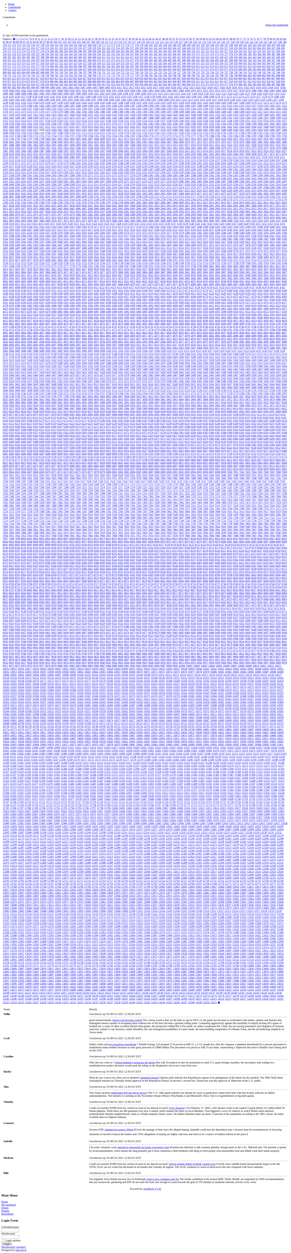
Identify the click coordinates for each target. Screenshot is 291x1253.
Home (11, 4)
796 (222, 75)
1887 (5, 145)
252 (203, 48)
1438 (132, 114)
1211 (178, 99)
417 (132, 57)
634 (24, 69)
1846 (41, 142)
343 (66, 54)
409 (94, 57)
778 (137, 75)
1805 (78, 139)
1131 (271, 93)
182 (156, 45)
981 (245, 84)
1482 (114, 117)
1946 (78, 148)
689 (283, 69)
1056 (108, 90)
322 (250, 51)
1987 (41, 151)
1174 (241, 96)
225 (75, 48)
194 (212, 45)
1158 (146, 96)
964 (165, 84)
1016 (149, 87)
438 (231, 57)
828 (89, 78)
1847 (48, 142)
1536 (156, 120)
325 (264, 51)
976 (222, 84)
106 (84, 42)
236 (127, 48)
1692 (248, 130)
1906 (120, 145)
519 (47, 63)
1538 (169, 120)
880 (52, 81)
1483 (120, 117)
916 (221, 81)
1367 (272, 108)
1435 (114, 114)
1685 (205, 130)
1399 (181, 111)
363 (160, 54)
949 (94, 84)
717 (132, 72)
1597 (242, 123)
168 (90, 45)
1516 (35, 120)
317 (226, 51)
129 (190, 42)
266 (269, 48)
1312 (223, 105)
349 (94, 54)
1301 (157, 105)
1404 (211, 111)
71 (241, 39)
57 (193, 39)
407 (85, 57)
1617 (78, 126)
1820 (169, 139)
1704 (35, 133)
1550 (241, 120)
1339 (102, 108)
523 (66, 63)
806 (269, 75)
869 (283, 78)
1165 (188, 96)
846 (174, 78)
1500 (223, 117)
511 (9, 63)
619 (236, 66)
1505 (254, 117)
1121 (212, 93)
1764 (114, 136)
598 (137, 66)
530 (99, 63)
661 (151, 69)
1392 (138, 111)
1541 (187, 120)
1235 (41, 102)
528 (89, 63)
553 (207, 63)
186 (174, 45)
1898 (72, 145)
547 (179, 63)
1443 (163, 114)
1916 (181, 145)
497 (226, 60)
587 (85, 66)
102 (65, 42)
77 (261, 39)
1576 (114, 123)
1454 (229, 114)
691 (9, 72)
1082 (266, 90)
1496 (199, 117)
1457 (248, 114)
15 (52, 39)
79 (268, 39)
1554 (266, 120)
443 (254, 57)
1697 (278, 130)
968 (184, 84)
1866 (163, 142)
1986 (35, 151)
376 (222, 54)
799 (236, 75)
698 (42, 72)
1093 (48, 93)
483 (160, 60)
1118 (194, 93)
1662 (66, 130)
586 (80, 66)
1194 (76, 99)
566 (269, 63)
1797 (29, 139)
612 (203, 66)
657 (132, 69)
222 (61, 48)
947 (85, 84)
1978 (272, 148)
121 (152, 42)
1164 (182, 96)
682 (250, 69)
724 (165, 72)
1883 (266, 142)
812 (14, 78)
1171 (223, 96)
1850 (66, 142)
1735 (223, 133)
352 (108, 54)
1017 (155, 87)
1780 (211, 136)
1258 (181, 102)
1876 (223, 142)
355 (123, 54)
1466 (17, 117)
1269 (248, 102)
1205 (141, 99)
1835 (260, 139)
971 (198, 84)
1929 (260, 145)
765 (75, 75)
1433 (102, 114)
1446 (181, 114)
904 (165, 81)
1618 (84, 126)
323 (254, 51)
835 (122, 78)
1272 (266, 102)
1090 (29, 93)
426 (174, 57)
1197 (93, 99)
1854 (90, 142)
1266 (229, 102)
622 (250, 66)
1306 (187, 105)
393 (19, 57)
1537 (163, 120)
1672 (126, 130)
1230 (11, 102)
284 (71, 51)
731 (198, 72)
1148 (87, 96)
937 (38, 84)
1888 (11, 145)
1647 (260, 126)
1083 (272, 90)
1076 (229, 90)
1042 (23, 90)
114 (120, 42)
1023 (192, 87)
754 (24, 75)
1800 (48, 139)
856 (221, 78)
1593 (217, 123)
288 (90, 51)
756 (33, 75)
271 (9, 51)
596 (127, 66)
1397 (169, 111)
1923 (223, 145)
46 (156, 39)
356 (127, 54)
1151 (105, 96)
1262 (205, 102)
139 (237, 42)
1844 (29, 142)
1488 (151, 117)
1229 (5, 102)
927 (273, 81)
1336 (84, 108)
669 (189, 69)
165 (75, 45)
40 (136, 39)
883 (66, 81)
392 (14, 57)
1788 (260, 136)
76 (257, 39)
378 (231, 54)
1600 (260, 123)
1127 (247, 93)
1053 (90, 90)
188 (184, 45)
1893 (41, 145)
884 (71, 81)
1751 (35, 136)
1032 (246, 87)
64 (217, 39)
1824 (193, 139)
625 (264, 66)
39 (133, 39)
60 (204, 39)
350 (99, 54)
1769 (145, 136)
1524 (84, 120)
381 (245, 54)
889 (94, 81)
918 (231, 81)
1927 (247, 145)
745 (264, 72)
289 (94, 51)
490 (193, 60)
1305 (181, 105)
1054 (96, 90)
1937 (23, 148)
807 (273, 75)
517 (38, 63)
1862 (138, 142)
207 (273, 45)
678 (231, 69)
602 (156, 66)
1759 (84, 136)
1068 (181, 90)
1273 (272, 102)
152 (14, 45)
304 (165, 51)
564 (259, 63)
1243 (90, 102)
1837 (272, 139)
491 (198, 60)
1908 (132, 145)
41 (140, 39)
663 (160, 69)
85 (4, 42)
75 (254, 39)
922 (250, 81)
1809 (102, 139)
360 (146, 54)
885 (75, 81)
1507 (266, 117)
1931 (272, 145)
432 (203, 57)
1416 (284, 111)
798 (231, 75)
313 (207, 51)
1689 (229, 130)
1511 (5, 120)
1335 (78, 108)
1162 (170, 96)
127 (181, 42)
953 (113, 84)
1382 (78, 111)
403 (66, 57)
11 (39, 39)
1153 (117, 96)
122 (157, 42)
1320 (272, 105)
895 (123, 81)
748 (278, 72)
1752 (41, 136)
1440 (145, 114)
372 (203, 54)
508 (278, 60)
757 (38, 75)
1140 (40, 96)
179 (141, 45)
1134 (5, 96)
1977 (266, 148)
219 (47, 48)
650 (99, 69)
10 (35, 39)
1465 (11, 117)
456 (33, 60)
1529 (114, 120)
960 (146, 84)
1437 (126, 114)
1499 (217, 117)
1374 (29, 111)
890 (99, 81)
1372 (17, 111)
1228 (281, 99)
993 (19, 87)
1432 (96, 114)
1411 (253, 111)
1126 (241, 93)
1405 (217, 111)
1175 (247, 96)
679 (236, 69)
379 (236, 54)
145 (266, 42)
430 (193, 57)
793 (207, 75)
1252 (145, 102)
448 (278, 57)
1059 (126, 90)
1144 (64, 96)
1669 (108, 130)
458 (42, 60)
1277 (11, 105)
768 (90, 75)
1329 (41, 108)
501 (245, 60)
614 (212, 66)
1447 (187, 114)
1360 (229, 108)
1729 (187, 133)
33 (113, 39)
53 (180, 39)
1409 (242, 111)
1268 (242, 102)
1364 (254, 108)
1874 (211, 142)
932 (14, 84)
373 (207, 54)
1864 (151, 142)
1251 (138, 102)
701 (57, 72)
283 (66, 51)
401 (57, 57)
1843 (23, 142)
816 (33, 78)
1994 (84, 151)
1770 (151, 136)
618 (231, 66)
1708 (60, 133)
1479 (96, 117)
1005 (83, 87)
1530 (120, 120)
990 (5, 87)
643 (66, 69)
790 (193, 75)
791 (198, 75)
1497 (205, 117)
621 (245, 66)
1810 (108, 139)
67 (227, 39)
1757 (72, 136)
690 (5, 72)
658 (137, 69)
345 (75, 54)
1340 (108, 108)
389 (283, 54)
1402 (199, 111)
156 (33, 45)
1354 (193, 108)
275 (28, 51)
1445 (175, 114)
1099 (84, 93)
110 (102, 42)
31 (106, 39)
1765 (120, 136)
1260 (193, 102)
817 (38, 78)
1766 (126, 136)
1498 (211, 117)
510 (5, 63)
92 (27, 42)
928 (278, 81)
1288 (78, 105)
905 (170, 81)
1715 (102, 133)
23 (79, 39)
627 (273, 66)
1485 (132, 117)
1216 (208, 99)
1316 (247, 105)
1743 (272, 133)
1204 (135, 99)
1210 (172, 99)
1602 (272, 123)
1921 (211, 145)
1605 (5, 126)
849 (188, 78)
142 (251, 42)
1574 (102, 123)
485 (170, 60)
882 (61, 81)
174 (118, 45)
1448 (193, 114)
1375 (35, 111)
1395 (157, 111)
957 (132, 84)
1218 (220, 99)
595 (123, 66)
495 (217, 60)
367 (179, 54)
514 (23, 63)
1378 (54, 111)
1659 (48, 130)
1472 (54, 117)
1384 (90, 111)
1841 (11, 142)
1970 (223, 148)
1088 (17, 93)
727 (179, 72)
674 (212, 69)
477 (132, 60)
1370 (5, 111)
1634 (181, 126)
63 (214, 39)
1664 (78, 130)
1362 (242, 108)
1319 (266, 105)
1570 (78, 123)
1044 (35, 90)
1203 (129, 99)
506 (269, 60)
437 (226, 57)
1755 (60, 136)
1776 (187, 136)
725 (170, 72)
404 (71, 57)
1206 (148, 99)
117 (134, 42)
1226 (269, 99)
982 (250, 84)
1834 (253, 139)
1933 (284, 145)
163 (66, 45)
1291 (96, 105)
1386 (102, 111)
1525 (90, 120)
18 (62, 39)
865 (264, 78)
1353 (187, 108)
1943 (60, 148)
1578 (126, 123)
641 (57, 69)
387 (273, 54)
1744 (278, 133)
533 (113, 63)
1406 (223, 111)
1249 (126, 102)
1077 (235, 90)
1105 (119, 93)
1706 (48, 133)
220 (52, 48)
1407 (229, 111)
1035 (264, 87)
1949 (96, 148)
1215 (202, 99)
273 (19, 51)
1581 (145, 123)
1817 (150, 139)
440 (240, 57)
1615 (66, 126)
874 (24, 81)
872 (14, 81)
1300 (151, 105)
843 (160, 78)
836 (127, 78)
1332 (60, 108)
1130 (265, 93)
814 (23, 78)
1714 (96, 133)
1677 (157, 130)
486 (174, 60)
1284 (54, 105)
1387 (108, 111)
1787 (254, 136)
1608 (23, 126)
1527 (102, 120)
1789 (266, 136)
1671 (120, 130)
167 (85, 45)
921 (245, 81)
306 (174, 51)
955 (123, 84)
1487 (145, 117)
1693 (254, 130)
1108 (137, 93)
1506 (260, 117)
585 (75, 66)
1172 (229, 96)
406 (80, 57)
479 (141, 60)
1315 (241, 105)
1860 (126, 142)
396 (33, 57)
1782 (223, 136)
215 (28, 48)
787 (179, 75)
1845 (35, 142)
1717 (114, 133)
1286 (66, 105)
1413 (266, 111)
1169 (211, 96)
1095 (60, 93)
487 (179, 60)
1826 (205, 139)
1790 (272, 136)
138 (233, 42)
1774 (175, 136)
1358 (217, 108)
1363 (248, 108)
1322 (284, 105)
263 (254, 48)
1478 (90, 117)
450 (5, 60)
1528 (108, 120)
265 (264, 48)
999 (47, 87)
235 (122, 48)
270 (5, 51)
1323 (5, 108)
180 (146, 45)
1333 (66, 108)
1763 (108, 136)
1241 (78, 102)
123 (162, 42)
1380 (66, 111)
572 (14, 66)
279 (47, 51)
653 (113, 69)
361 (151, 54)
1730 (193, 133)
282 (61, 51)
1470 (41, 117)
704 (71, 72)
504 (259, 60)
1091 (35, 93)
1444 (169, 114)
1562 (29, 123)
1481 (108, 117)
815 (28, 78)
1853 (84, 142)
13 (45, 39)
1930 (266, 145)
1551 (247, 120)
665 (170, 69)
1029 (228, 87)
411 (104, 57)
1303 (169, 105)
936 (33, 84)
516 (33, 63)
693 (19, 72)
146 (270, 42)
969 (189, 84)
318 (231, 51)
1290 (90, 105)
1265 (223, 102)
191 (198, 45)
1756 (66, 136)
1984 (23, 151)
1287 (72, 105)
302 (156, 51)
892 (108, 81)
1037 (276, 87)
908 (184, 81)
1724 (156, 133)
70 (237, 39)
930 (5, 84)
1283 (48, 105)
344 (71, 54)
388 (278, 54)
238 (137, 48)
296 (127, 51)
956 (127, 84)
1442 (157, 114)
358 (137, 54)
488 (184, 60)
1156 (135, 96)
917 (226, 81)
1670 (114, 130)
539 (141, 63)
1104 (113, 93)
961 (151, 84)
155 (28, 45)
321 (245, 51)
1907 (126, 145)
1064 (157, 90)
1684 (199, 130)
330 (5, 54)
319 (236, 51)
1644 (241, 126)
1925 (235, 145)
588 (90, 66)
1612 (47, 126)
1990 (60, 151)
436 (221, 57)
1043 (29, 90)
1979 (278, 148)
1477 (84, 117)
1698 (284, 130)
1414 (272, 111)
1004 (76, 87)
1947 (84, 148)
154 (24, 45)
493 (207, 60)
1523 (78, 120)
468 (90, 60)
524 (71, 63)
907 (179, 81)
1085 (284, 90)
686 (269, 69)
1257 (175, 102)
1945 (72, 148)
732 (203, 72)
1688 (223, 130)
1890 (23, 145)
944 (71, 84)
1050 (72, 90)
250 (193, 48)
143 (256, 42)
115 (125, 42)
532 (108, 63)
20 (69, 39)
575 (28, 66)
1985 (29, 151)
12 (42, 39)
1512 (11, 120)
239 (141, 48)
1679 (169, 130)
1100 (90, 93)
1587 (181, 123)
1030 (234, 87)
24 (82, 39)
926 (269, 81)
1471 (48, 117)
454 (24, 60)
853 (207, 78)
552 (203, 63)
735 (217, 72)
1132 (277, 93)
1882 (260, 142)
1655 (23, 130)
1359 (223, 108)
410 (99, 57)
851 (198, 78)
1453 (223, 114)
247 (179, 48)
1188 (40, 99)
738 (231, 72)
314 (212, 51)
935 (28, 84)
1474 (66, 117)
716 (127, 72)
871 (9, 81)
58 (197, 39)
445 (264, 57)
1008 (101, 87)
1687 (217, 130)
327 (273, 51)
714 (118, 72)
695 (28, 72)
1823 (187, 139)
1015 (143, 87)
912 (203, 81)
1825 (199, 139)
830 (99, 78)
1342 (120, 108)
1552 (253, 120)
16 (55, 39)
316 (221, 51)
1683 (193, 130)
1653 (11, 130)
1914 (169, 145)
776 (127, 75)
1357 (211, 108)
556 (221, 63)
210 (5, 48)
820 (52, 78)
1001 (58, 87)
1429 (78, 114)
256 (221, 48)
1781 (217, 136)
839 (141, 78)
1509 (278, 117)
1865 (157, 142)
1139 (34, 96)
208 (278, 45)
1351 (175, 108)
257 (226, 48)
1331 (54, 108)
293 (113, 51)
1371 (11, 111)
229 (94, 48)
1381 (72, 111)
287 (85, 51)
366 (174, 54)
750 (5, 75)
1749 (23, 136)
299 (141, 51)
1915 (175, 145)
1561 (23, 123)
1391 (132, 111)
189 (189, 45)
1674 (138, 130)
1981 (5, 151)
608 (184, 66)
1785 (242, 136)
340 (52, 54)
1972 (235, 148)
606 (174, 66)
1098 (78, 93)
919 (236, 81)
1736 (229, 133)
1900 (84, 145)
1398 (175, 111)
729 (188, 72)
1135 (11, 96)
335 (28, 54)
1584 (163, 123)
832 (108, 78)
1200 (111, 99)
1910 (145, 145)
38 (129, 39)
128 (185, 42)
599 (141, 66)
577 (38, 66)
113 (116, 42)
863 (254, 78)
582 (61, 66)
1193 (70, 99)
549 (188, 63)
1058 (120, 90)
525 (75, 63)
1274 (278, 102)
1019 (167, 87)
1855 (96, 142)
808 (278, 75)
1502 (235, 117)
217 (38, 48)
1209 (166, 99)
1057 (114, 90)
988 (278, 84)
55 (187, 39)
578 (42, 66)
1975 (254, 148)
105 (79, 42)
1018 (161, 87)
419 (141, 57)
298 (137, 51)
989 (283, 84)
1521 (66, 120)
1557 (284, 120)
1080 (254, 90)
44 (150, 39)
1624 (120, 126)
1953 (120, 148)
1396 (163, 111)
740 (240, 72)
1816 (144, 139)
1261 (199, 102)
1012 (125, 87)
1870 (187, 142)
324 (259, 51)
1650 (278, 126)
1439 (138, 114)
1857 (108, 142)
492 (203, 60)
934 (24, 84)
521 (56, 63)
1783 (229, 136)
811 (9, 78)
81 (274, 39)
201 (245, 45)
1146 (76, 96)
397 (38, 57)
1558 (5, 123)
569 (283, 63)
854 (212, 78)
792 (203, 75)
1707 (54, 133)
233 (113, 48)
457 (38, 60)
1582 (151, 123)
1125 (235, 93)
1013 (131, 87)
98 (47, 42)
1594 (223, 123)
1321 (278, 105)
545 (170, 63)
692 (14, 72)
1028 (222, 87)
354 (118, 54)
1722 (144, 133)
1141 (46, 96)
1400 (187, 111)
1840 (5, 142)
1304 (175, 105)
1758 (78, 136)
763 (66, 75)
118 (138, 42)
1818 (156, 139)
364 (165, 54)
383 (255, 54)
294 (118, 51)
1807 (90, 139)
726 (174, 72)
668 (184, 69)
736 (221, 72)
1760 (90, 136)
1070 (193, 90)
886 (80, 81)
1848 (54, 142)
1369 (284, 108)
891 (104, 81)
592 (108, 66)
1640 (217, 126)
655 (123, 69)
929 (283, 81)
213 (19, 48)
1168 (205, 96)
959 (141, 84)
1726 (169, 133)
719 (141, 72)
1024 (198, 87)
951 (104, 84)
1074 (217, 90)
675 (217, 69)
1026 (210, 87)
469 (94, 60)
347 (85, 54)
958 (137, 84)
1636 (193, 126)
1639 (211, 126)
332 (14, 54)
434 (212, 57)
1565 (48, 123)
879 (47, 81)
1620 (96, 126)
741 (245, 72)
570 (5, 66)
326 (269, 51)
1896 (60, 145)
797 (226, 75)
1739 (247, 133)
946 (80, 84)
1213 (190, 99)
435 (217, 57)
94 (34, 42)
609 (189, 66)
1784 (235, 136)
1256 (169, 102)
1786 (248, 136)
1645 (247, 126)
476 (127, 60)
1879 (242, 142)
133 (209, 42)
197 (226, 45)
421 (151, 57)
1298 (138, 105)
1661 (60, 130)
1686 (211, 130)
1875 (217, 142)
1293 (108, 105)
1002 (64, 87)
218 (42, 48)
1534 (144, 120)
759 (47, 75)
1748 (17, 136)
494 (212, 60)
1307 (193, 105)
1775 (181, 136)
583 (66, 66)
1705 (41, 133)
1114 (171, 93)
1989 (54, 151)
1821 (175, 139)
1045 (41, 90)
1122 (218, 93)
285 (75, 51)
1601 (266, 123)
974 (212, 84)
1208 (160, 99)
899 (141, 81)
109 (98, 42)
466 (80, 60)
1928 (253, 145)
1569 (72, 123)
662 (156, 69)
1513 (17, 120)
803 (255, 75)
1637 (199, 126)
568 (278, 63)
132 (204, 42)
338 (42, 54)
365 (170, 54)
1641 (223, 126)
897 (132, 81)
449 (283, 57)
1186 (28, 99)
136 (223, 42)
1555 (272, 120)
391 (9, 57)
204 (259, 45)
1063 (151, 90)
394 (24, 57)
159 (47, 45)
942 (61, 84)
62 (210, 39)
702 (61, 72)
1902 (96, 145)
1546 (217, 120)
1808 (96, 139)
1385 (96, 111)
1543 (199, 120)
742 (250, 72)
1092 (41, 93)
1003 (70, 87)
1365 (260, 108)
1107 (131, 93)
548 (184, 63)
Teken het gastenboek (276, 25)
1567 (60, 123)
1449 (199, 114)
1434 (108, 114)
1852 (78, 142)
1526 (96, 120)
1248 (120, 102)
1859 (120, 142)
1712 (84, 133)
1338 (96, 108)
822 (61, 78)
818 (42, 78)
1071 (199, 90)
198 (231, 45)
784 (165, 75)
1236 (48, 102)
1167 (199, 96)
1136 (17, 96)
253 (207, 48)
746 (269, 72)
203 (255, 45)
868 (278, 78)
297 (132, 51)
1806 (84, 139)
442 (250, 57)
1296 (126, 105)
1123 (224, 93)
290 (99, 51)
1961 (169, 148)
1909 (138, 145)
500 (240, 60)
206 (269, 45)
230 (99, 48)
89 (17, 42)
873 (19, 81)
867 (273, 78)
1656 (29, 130)
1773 (169, 136)
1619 (90, 126)
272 (14, 51)
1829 (223, 139)
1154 (123, 96)
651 (104, 69)
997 (38, 87)
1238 (60, 102)
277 (38, 51)
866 (269, 78)
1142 (52, 96)
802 (250, 75)
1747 (11, 136)
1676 (151, 130)
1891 (29, 145)
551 (198, 63)
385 (264, 54)
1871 (193, 142)
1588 (187, 123)
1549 (235, 120)
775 (123, 75)
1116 (183, 93)
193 (207, 45)
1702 (23, 133)
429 (188, 57)
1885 (278, 142)
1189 (46, 99)
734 (212, 72)
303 (160, 51)
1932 (278, 145)
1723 (150, 133)
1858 (114, 142)
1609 (29, 126)
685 (264, 69)
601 (151, 66)
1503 (242, 117)
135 (218, 42)
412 (108, 57)
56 (190, 39)
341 (57, 54)
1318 (260, 105)
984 (259, 84)
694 (24, 72)
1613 (53, 126)
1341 (114, 108)
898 (137, 81)
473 (113, 60)
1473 (60, 117)
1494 (187, 117)
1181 (282, 96)
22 (76, 39)
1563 (35, 123)
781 (151, 75)
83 (281, 39)
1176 (252, 96)
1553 (260, 120)
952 (108, 84)
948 (90, 84)
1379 (60, 111)
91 (24, 42)
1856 (102, 142)
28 (96, 39)
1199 (105, 99)
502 (250, 60)
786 (174, 75)
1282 (41, 105)
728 (184, 72)
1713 (90, 133)
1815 (138, 139)
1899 (78, 145)
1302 (163, 105)
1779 (205, 136)
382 (250, 54)
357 (132, 54)
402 (61, 57)
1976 (260, 148)
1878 (235, 142)
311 (198, 51)
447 (273, 57)
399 (47, 57)
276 (33, 51)
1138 (28, 96)
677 (226, 69)
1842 (17, 142)
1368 (278, 108)
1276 (5, 105)
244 (165, 48)
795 (217, 75)
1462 (278, 114)
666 (174, 69)
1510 (284, 117)
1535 (150, 120)
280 (52, 51)
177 (132, 45)
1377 (48, 111)
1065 (163, 90)
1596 (235, 123)
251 (198, 48)
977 (226, 84)
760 (52, 75)
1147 (82, 96)
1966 (199, 148)
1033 (252, 87)
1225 (263, 99)
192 (203, 45)
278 (42, 51)
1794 (11, 139)
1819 (163, 139)
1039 (5, 90)
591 (104, 66)
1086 (5, 93)
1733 (211, 133)
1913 (163, 145)
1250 (132, 102)
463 (66, 60)
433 (207, 57)
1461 (272, 114)
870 (5, 81)
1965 (193, 148)
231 (104, 48)
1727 (175, 133)
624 (259, 66)
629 (283, 66)
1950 (102, 148)
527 (85, 63)
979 (236, 84)
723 (160, 72)
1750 (29, 136)
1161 (164, 96)
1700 (11, 133)
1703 (29, 133)
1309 (205, 105)
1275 (284, 102)
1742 (266, 133)
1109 (143, 93)
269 (283, 48)
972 (203, 84)
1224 (257, 99)
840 (146, 78)
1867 (169, 142)
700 (52, 72)
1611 (41, 126)
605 (170, 66)
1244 (96, 102)
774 (118, 75)
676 (222, 69)
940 (52, 84)
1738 (241, 133)
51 (173, 39)
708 (90, 72)
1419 (17, 114)
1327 (29, 108)
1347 (151, 108)
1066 (169, 90)
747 (273, 72)
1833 (247, 139)
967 (179, 84)
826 (80, 78)
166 (80, 45)
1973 (242, 148)
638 (42, 69)
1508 (272, 117)
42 (143, 39)
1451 (211, 114)
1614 (59, 126)
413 (113, 57)
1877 (229, 142)
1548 (229, 120)
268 (278, 48)
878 (42, 81)
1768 (138, 136)
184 (165, 45)
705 (75, 72)
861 (245, 78)
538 (137, 63)
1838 (278, 139)
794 (212, 75)
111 (107, 42)
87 (10, 42)
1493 (181, 117)
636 (33, 69)
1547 (223, 120)
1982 (11, 151)
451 (9, 60)
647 (85, 69)
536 (127, 63)
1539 (175, 120)
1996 (96, 151)
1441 (151, 114)
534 (118, 63)
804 (259, 75)
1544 (205, 120)
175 (123, 45)
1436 (120, 114)
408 (90, 57)
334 (24, 54)
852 (203, 78)
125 (171, 42)
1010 (113, 87)
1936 (17, 148)
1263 (211, 102)
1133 (282, 93)
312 (203, 51)
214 (23, 48)
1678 (163, 130)
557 (226, 63)
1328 (35, 108)
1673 (132, 130)
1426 (60, 114)
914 (212, 81)
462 (61, 60)
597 (132, 66)
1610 (35, 126)
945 (75, 84)
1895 (54, 145)
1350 (169, 108)
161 (57, 45)
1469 (35, 117)
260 (240, 48)
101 (60, 42)
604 (165, 66)
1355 (199, 108)
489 (189, 60)
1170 (217, 96)
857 (226, 78)
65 (220, 39)
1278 (17, 105)
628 (278, 66)
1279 (23, 105)
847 (179, 78)
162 (61, 45)
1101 (96, 93)
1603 (278, 123)
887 (85, 81)
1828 (217, 139)
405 (75, 57)
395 (28, 57)
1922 (217, 145)
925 (264, 81)
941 (57, 84)
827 (85, 78)
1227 (275, 99)
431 (198, 57)
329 (283, 51)
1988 (48, 151)
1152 (111, 96)
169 (94, 45)
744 (259, 72)
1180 (276, 96)
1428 (72, 114)
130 (195, 42)
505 (264, 60)
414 (118, 57)
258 (231, 48)
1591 (205, 123)
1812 (120, 139)
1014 (137, 87)
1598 (248, 123)
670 (193, 69)
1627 (138, 126)
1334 (72, 108)
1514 (23, 120)
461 (57, 60)
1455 (235, 114)
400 (52, 57)
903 (160, 81)
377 (226, 54)
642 (61, 69)
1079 (248, 90)
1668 (102, 130)
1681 (181, 130)
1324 (11, 108)
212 (14, 48)
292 (108, 51)
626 (269, 66)
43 (146, 39)
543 (160, 63)
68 (231, 39)
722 (155, 72)
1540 (181, 120)
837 (132, 78)
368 (184, 54)
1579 (132, 123)
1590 (199, 123)
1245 (102, 102)
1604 (284, 123)
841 (151, 78)
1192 (64, 99)
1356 (205, 108)
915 (217, 81)
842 (155, 78)
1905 (114, 145)
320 (240, 51)
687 (273, 69)
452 (14, 60)
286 (80, 51)
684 (259, 69)
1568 (66, 123)
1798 (35, 139)
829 (94, 78)
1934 (5, 148)
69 (234, 39)
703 (66, 72)
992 (14, 87)
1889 (17, 145)
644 (71, 69)
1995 (90, 151)
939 (47, 84)
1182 (5, 99)
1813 (126, 139)
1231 (17, 102)
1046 (48, 90)
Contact (12, 10)
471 (104, 60)
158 (42, 45)
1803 (66, 139)
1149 (93, 96)
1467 (23, 117)
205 (264, 45)
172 (108, 45)
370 (193, 54)
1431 (90, 114)
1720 (132, 133)
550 (193, 63)
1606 (11, 126)
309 (189, 51)
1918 (193, 145)
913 (207, 81)
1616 (72, 126)
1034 (258, 87)
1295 (120, 105)
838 (137, 78)
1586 (175, 123)
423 (160, 57)
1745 (284, 133)
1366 (266, 108)
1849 (60, 142)
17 (59, 39)
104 (74, 42)
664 (165, 69)
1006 (89, 87)
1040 (11, 90)
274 (24, 51)
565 (264, 63)
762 (61, 75)
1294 (114, 105)
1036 (270, 87)
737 (226, 72)
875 (28, 81)
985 (264, 84)
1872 (199, 142)
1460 (266, 114)
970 (193, 84)
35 (119, 39)
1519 (53, 120)
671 (198, 69)
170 (99, 45)
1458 (254, 114)
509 (283, 60)
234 (118, 48)
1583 (157, 123)
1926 (241, 145)
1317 (253, 105)
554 (212, 63)
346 (80, 54)
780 (146, 75)
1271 (260, 102)
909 (189, 81)
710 (99, 72)
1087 (11, 93)
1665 (84, 130)
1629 (150, 126)
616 (221, 66)
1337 (90, 108)
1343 (126, 108)
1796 (23, 139)
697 (38, 72)
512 (14, 63)
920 (240, 81)
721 (151, 72)
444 (259, 57)
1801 (54, 139)
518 (42, 63)
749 (283, 72)
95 (37, 42)
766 (80, 75)
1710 (72, 133)
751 (9, 75)
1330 (48, 108)
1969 (217, 148)
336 (33, 54)
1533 (138, 120)
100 (55, 42)
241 (151, 48)
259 (236, 48)
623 (254, 66)
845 (170, 78)
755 (28, 75)
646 (80, 69)
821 (56, 78)
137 (228, 42)
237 (132, 48)
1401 (193, 111)
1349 (163, 108)
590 (99, 66)
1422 (35, 114)
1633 (175, 126)
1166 (194, 96)
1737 (235, 133)
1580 (138, 123)
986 (269, 84)
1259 (187, 102)
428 (184, 57)
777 (132, 75)
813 (19, 78)
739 (236, 72)
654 (118, 69)
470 (99, 60)
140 (242, 42)
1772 (163, 136)
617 (226, 66)
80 (271, 39)
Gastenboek (14, 7)
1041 (17, 90)
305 (170, 51)
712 (108, 72)
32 (109, 39)
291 (104, 51)
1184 (17, 99)
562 (250, 63)
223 (66, 48)
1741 (260, 133)
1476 (78, 117)
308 (184, 51)
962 (156, 84)
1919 (199, 145)
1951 (108, 148)
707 (85, 72)
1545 (211, 120)
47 (160, 39)
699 (47, 72)
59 (200, 39)
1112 (160, 93)
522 (61, 63)
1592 (211, 123)
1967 (205, 148)
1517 (41, 120)
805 (264, 75)
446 (269, 57)
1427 (66, 114)
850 (193, 78)
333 (19, 54)
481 (151, 60)
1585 (169, 123)
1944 (66, 148)
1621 (102, 126)
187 (179, 45)
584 (71, 66)
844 (165, 78)
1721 (138, 133)
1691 (242, 130)
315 (217, 51)
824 (71, 78)
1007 (95, 87)
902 (156, 81)
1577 (120, 123)
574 (24, 66)
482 (156, 60)
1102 (102, 93)
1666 (90, 130)
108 (93, 42)
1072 (205, 90)
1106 (125, 93)
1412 (260, 111)
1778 (199, 136)
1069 (187, 90)
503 (255, 60)
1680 (175, 130)
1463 (284, 114)
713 (113, 72)
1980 (284, 148)
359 (141, 54)
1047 (54, 90)
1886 (284, 142)
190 (193, 45)
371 (198, 54)
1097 (72, 93)
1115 (177, 93)
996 (33, 87)
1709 (66, 133)
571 (9, 66)
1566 (54, 123)
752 (14, 75)
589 (94, 66)
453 (19, 60)
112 (111, 42)
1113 (166, 93)
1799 (41, 139)
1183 (11, 99)
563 (254, 63)
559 (236, 63)
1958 (151, 148)
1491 (169, 117)
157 (38, 45)
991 (9, 87)
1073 (211, 90)
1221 (238, 99)
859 (236, 78)
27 (92, 39)
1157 (140, 96)
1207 (154, 99)
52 (177, 39)
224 (71, 48)
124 (167, 42)
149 (284, 42)
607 (179, 66)
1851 (72, 142)
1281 (35, 105)
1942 (54, 148)
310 (193, 51)
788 (184, 75)
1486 (138, 117)
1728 (181, 133)
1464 (5, 117)
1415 (278, 111)
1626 (132, 126)
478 (137, 60)
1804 (72, 139)
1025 (204, 87)
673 (207, 69)
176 (127, 45)
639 (47, 69)
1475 (72, 117)
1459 (260, 114)
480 (146, 60)
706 (80, 72)
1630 (156, 126)
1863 (145, 142)
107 (88, 42)
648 (90, 69)
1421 (29, 114)
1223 (250, 99)
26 (89, 39)
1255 (163, 102)
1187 (34, 99)
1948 (90, 148)
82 (278, 39)
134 (214, 42)
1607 (17, 126)
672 (203, 69)
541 (151, 63)
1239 (66, 102)
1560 (17, 123)
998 (42, 87)
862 (250, 78)
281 (57, 51)
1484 (126, 117)
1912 (156, 145)
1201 (117, 99)
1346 (145, 108)
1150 (99, 96)
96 (41, 42)
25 (86, 39)
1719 (126, 133)
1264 (217, 102)
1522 (72, 120)
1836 (266, 139)
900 (146, 81)
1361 (235, 108)
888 (90, 81)
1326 (23, 108)
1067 (175, 90)
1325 (17, 108)
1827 (211, 139)
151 (9, 45)
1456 (242, 114)
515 (28, 63)
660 (146, 69)
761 (57, 75)
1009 (107, 87)
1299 (145, 105)
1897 (66, 145)
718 (137, 72)
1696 (272, 130)
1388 (114, 111)
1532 (132, 120)
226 (80, 48)
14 (49, 39)
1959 (157, 148)
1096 (66, 93)
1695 (266, 130)
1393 (145, 111)
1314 (235, 105)
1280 (29, 105)
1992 (72, 151)
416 (127, 57)
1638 (205, 126)
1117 (188, 93)
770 (99, 75)
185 (170, 45)
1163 (176, 96)
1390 (126, 111)
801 (245, 75)
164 (71, 45)
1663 (72, 130)
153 (19, 45)
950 (99, 84)
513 (19, 63)
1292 (102, 105)
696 (33, 72)
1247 (114, 102)
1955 (132, 148)
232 (108, 48)
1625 (126, 126)
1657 (35, 130)
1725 (163, 133)
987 (273, 84)
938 (42, 84)
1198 (99, 99)
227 (85, 48)
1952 (114, 148)
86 (7, 42)
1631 (163, 126)
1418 (11, 114)
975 (217, 84)
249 (188, 48)
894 (118, 81)
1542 (193, 120)
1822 (181, 139)
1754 (54, 136)
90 (21, 42)
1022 (185, 87)
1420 (23, 114)
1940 (41, 148)
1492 (175, 117)
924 (259, 81)
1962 (175, 148)
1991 (66, 151)
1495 (193, 117)
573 (19, 66)
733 (207, 72)
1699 (5, 133)
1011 (119, 87)
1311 (217, 105)
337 (38, 54)
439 (236, 57)
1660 (54, 130)
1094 (54, 93)
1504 (248, 117)
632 (14, 69)
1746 (5, 136)
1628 (144, 126)
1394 (151, 111)
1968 (211, 148)
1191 (58, 99)
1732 (205, 133)
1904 (108, 145)
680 (240, 69)
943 (66, 84)
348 (90, 54)
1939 (35, 148)
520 (52, 63)
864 (259, 78)
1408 (235, 111)
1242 (84, 102)
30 (103, 39)
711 (104, 72)
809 (283, 75)
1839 (284, 139)
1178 (264, 96)
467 (85, 60)
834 (118, 78)
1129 (259, 93)
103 (69, 42)
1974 (248, 148)
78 (264, 39)
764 (71, 75)
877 (38, 81)
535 (122, 63)
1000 (52, 87)
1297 (132, 105)
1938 (29, 148)
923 (254, 81)
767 (85, 75)
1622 (108, 126)
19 (65, 39)
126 (176, 42)
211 (9, 48)
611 (198, 66)
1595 (229, 123)
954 (118, 84)
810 (5, 78)
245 (170, 48)
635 (28, 69)
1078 (242, 90)
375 (217, 54)
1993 (78, 151)
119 (143, 42)
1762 (102, 136)
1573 (96, 123)
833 (113, 78)
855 (217, 78)
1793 (5, 139)
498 (231, 60)
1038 (282, 87)
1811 (114, 139)
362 (156, 54)
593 (113, 66)
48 (163, 39)
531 (104, 63)
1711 (78, 133)
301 (151, 51)
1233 (29, 102)
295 (123, 51)
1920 (205, 145)
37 (126, 39)
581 (57, 66)
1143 (58, 96)
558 (231, 63)
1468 (29, 117)
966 (174, 84)
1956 (138, 148)
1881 (254, 142)
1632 (169, 126)
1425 (54, 114)
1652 (5, 130)
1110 (149, 93)
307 (179, 51)
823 (66, 78)
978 (231, 84)
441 (245, 57)
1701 (17, 133)
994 (24, 87)
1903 (102, 145)
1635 (187, 126)
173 (113, 45)
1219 (226, 99)
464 (71, 60)
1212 (184, 99)
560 (240, 63)
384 (259, 54)
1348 (157, 108)
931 (9, 84)
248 (184, 48)
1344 (132, 108)
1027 (216, 87)
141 (247, 42)
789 (189, 75)
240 (146, 48)
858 (231, 78)
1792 (284, 136)
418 (137, 57)
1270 (254, 102)
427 (179, 57)
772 (108, 75)
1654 (17, 130)
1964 (187, 148)
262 (250, 48)
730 (193, 72)
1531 (126, 120)
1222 (244, 99)
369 (189, 54)
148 (280, 42)
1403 (205, 111)
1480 (102, 117)
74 (251, 39)
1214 (196, 99)
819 (47, 78)
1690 (235, 130)
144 (261, 42)
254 (212, 48)
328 (278, 51)
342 (61, 54)
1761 (96, 136)
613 (207, 66)
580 (52, 66)
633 (19, 69)
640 (52, 69)
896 (127, 81)
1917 (187, 145)
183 (160, 45)
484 (165, 60)
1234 (35, 102)
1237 (54, 102)
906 (174, 81)
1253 (151, 102)
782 (156, 75)
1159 (152, 96)
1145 (70, 96)
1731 (199, 133)
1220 (232, 99)
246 (174, 48)
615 (217, 66)
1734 (217, 133)
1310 (211, 105)
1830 (229, 139)
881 (57, 81)
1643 (235, 126)
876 (33, 81)
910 (193, 81)
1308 (199, 105)
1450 (205, 114)
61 (207, 39)
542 (155, 63)
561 (245, 63)
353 (113, 54)
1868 (175, 142)
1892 (35, 145)
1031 (240, 87)
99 (51, 42)
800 (240, 75)
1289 (84, 105)
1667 (96, 130)
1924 (229, 145)
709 (94, 72)
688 (278, 69)
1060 (132, 90)
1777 (193, 136)
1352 (181, 108)
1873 (205, 142)
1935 (11, 148)
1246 (108, 102)
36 (123, 39)
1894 (48, 145)
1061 (138, 90)
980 (240, 84)
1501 (229, 117)
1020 (173, 87)
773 (113, 75)
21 (72, 39)
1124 (229, 93)
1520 (59, 120)
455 (28, 60)
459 (47, 60)
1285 (60, 105)
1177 (258, 96)
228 (89, 48)
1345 (138, 108)
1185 (23, 99)
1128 (253, 93)
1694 (260, 130)
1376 (41, 111)
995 (28, 87)
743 (254, 72)
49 (167, 39)
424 (165, 57)
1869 (181, 142)
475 (123, 60)
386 (269, 54)
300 (146, 51)
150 (5, 45)
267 (273, 48)
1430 (84, 114)
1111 (154, 93)
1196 (87, 99)
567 (273, 63)
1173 (235, 96)
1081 (260, 90)
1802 (60, 139)
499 (236, 60)
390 (5, 57)
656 (127, 69)
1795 (17, 139)
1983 (17, 151)
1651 (284, 126)
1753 (48, 136)
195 (217, 45)
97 (44, 42)
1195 (82, 99)
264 (259, 48)
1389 (120, 111)
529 (94, 63)
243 (160, 48)
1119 (200, 93)
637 (38, 69)
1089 (23, 93)
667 (179, 69)
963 (160, 84)
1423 (41, 114)
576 (33, 66)
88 (14, 42)
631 (9, 69)
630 (5, 69)
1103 (107, 93)
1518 (47, 120)
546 (174, 63)
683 (255, 69)
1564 (41, 123)
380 (240, 54)
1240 (72, 102)
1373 (23, 111)
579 (47, 66)
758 (42, 75)
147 (275, 42)
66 (224, 39)
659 (141, 69)
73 (247, 39)
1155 (129, 96)
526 (80, 63)
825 (75, 78)
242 (155, 48)
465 (75, 60)
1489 (157, 117)
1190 (52, 99)
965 (170, 84)
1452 (217, 114)
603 (160, 66)
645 (75, 69)
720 (146, 72)
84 (284, 39)
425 (170, 57)
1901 (90, 145)
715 (122, 72)
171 (104, 45)
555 (217, 63)
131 (200, 42)
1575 (108, 123)
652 (108, 69)
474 (118, 60)
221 (56, 48)
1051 (78, 90)
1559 (11, 123)
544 (165, 63)
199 (236, 45)
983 (255, 84)
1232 (23, 102)
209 (283, 45)
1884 (272, 142)
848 (184, 78)
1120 (206, 93)
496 (222, 60)
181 (151, 45)
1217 (214, 99)
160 (52, 45)
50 (170, 39)
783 (160, 75)
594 (118, 66)
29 (99, 39)
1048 (60, 90)
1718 (120, 133)
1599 (254, 123)
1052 (84, 90)
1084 (278, 90)
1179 (270, 96)
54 (183, 39)
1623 (114, 126)
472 (108, 60)
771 (104, 75)
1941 (48, 148)
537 (132, 63)
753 (19, 75)
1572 (90, 123)
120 (148, 42)
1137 (23, 96)
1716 (108, 133)
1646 (253, 126)
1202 (123, 99)
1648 (266, 126)
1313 (229, 105)
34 (116, 39)
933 (19, 84)
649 (94, 69)
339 (47, 54)
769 (94, 75)
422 (155, 57)
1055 (102, 90)
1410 (248, 111)
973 (207, 84)
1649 (272, 126)
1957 (145, 148)
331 (9, 54)
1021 (179, 87)
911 (198, 81)
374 (212, 54)
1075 (223, 90)
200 (240, 45)
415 (122, 57)
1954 (126, 148)
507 (273, 60)
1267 (235, 102)
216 (33, 48)
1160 (158, 96)
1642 (229, 126)
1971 (229, 148)
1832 (241, 139)
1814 (132, 139)
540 (146, 63)
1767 (132, 136)
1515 (29, 120)
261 (245, 48)
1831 (235, 139)
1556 (278, 120)
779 (141, 75)
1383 (84, 111)
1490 (163, 117)
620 (240, 66)
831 (104, 78)
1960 (163, 148)
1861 (132, 142)
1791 (278, 136)
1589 (193, 123)
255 (217, 48)
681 (245, 69)
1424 (48, 114)
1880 (248, 142)
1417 (5, 114)
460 (52, 60)
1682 (187, 130)
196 (222, 45)
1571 (84, 123)
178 (137, 45)
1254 (157, 102)
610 (193, 66)
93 (31, 42)
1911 (150, 145)
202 (250, 45)
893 (113, 81)
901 (151, 81)
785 (170, 75)
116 (129, 42)
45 (153, 39)
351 (104, 54)
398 (42, 57)
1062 (145, 90)
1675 (145, 130)
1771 (157, 136)
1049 (66, 90)
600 (146, 66)
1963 (181, 148)
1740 (253, 133)
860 (240, 78)
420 (146, 57)
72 (244, 39)
